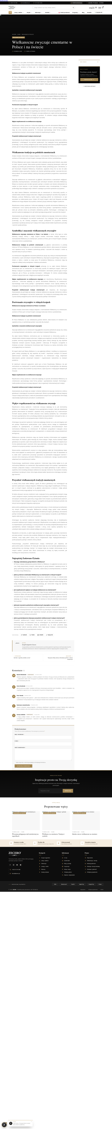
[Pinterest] (20, 864)
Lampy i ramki (44, 866)
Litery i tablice (18, 12)
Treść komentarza (20, 747)
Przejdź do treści (4, 0)
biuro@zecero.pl (26, 2)
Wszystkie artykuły (90, 86)
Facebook (24, 634)
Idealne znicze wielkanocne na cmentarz (84, 834)
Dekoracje (38, 12)
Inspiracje (66, 866)
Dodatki (47, 12)
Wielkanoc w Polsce (28, 34)
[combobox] (53, 7)
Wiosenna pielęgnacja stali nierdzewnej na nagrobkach (25, 835)
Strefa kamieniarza (77, 2)
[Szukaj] (73, 7)
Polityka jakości (68, 872)
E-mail (17, 741)
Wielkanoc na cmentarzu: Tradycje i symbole (53, 835)
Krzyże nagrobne (45, 858)
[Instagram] (13, 864)
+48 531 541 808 (13, 2)
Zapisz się (68, 790)
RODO (102, 889)
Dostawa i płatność (92, 869)
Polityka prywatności (92, 872)
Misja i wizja (67, 869)
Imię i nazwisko (19, 734)
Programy (75, 12)
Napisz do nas (88, 79)
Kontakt (89, 12)
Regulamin (82, 889)
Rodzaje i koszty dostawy (93, 866)
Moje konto (90, 858)
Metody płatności (91, 863)
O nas (65, 858)
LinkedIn (41, 634)
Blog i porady (67, 863)
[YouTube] (17, 864)
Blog (83, 12)
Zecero (14, 34)
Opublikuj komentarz (23, 766)
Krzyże (28, 12)
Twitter (33, 634)
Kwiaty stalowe (45, 872)
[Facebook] (10, 864)
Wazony (43, 869)
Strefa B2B (67, 860)
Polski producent (65, 12)
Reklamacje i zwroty (92, 860)
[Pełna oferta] (10, 12)
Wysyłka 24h (99, 12)
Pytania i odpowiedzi (69, 875)
